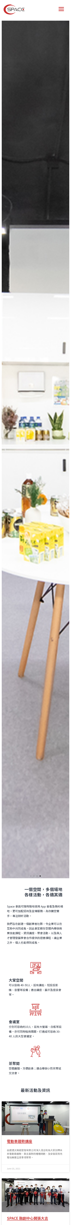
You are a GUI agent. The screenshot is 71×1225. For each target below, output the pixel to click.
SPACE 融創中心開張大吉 (27, 1218)
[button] (30, 876)
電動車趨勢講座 (19, 1141)
